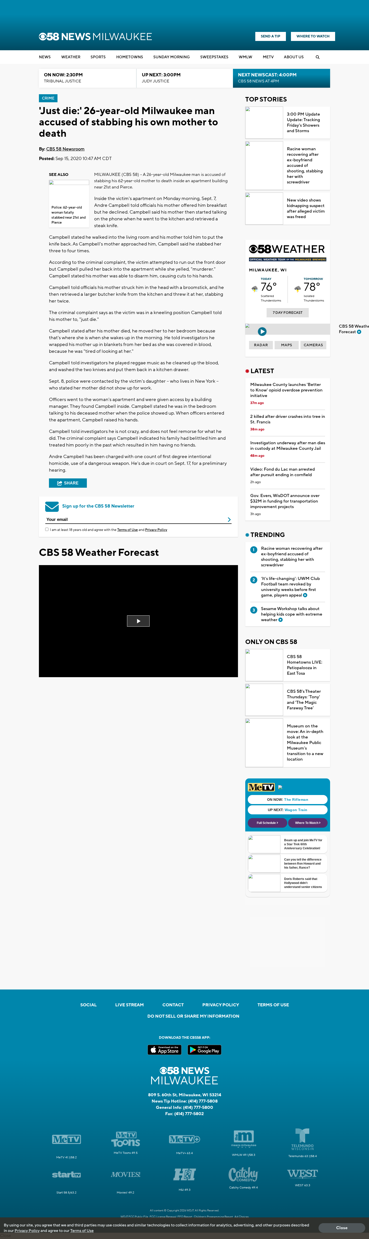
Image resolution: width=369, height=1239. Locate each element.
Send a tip (270, 36)
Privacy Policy (156, 530)
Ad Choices (241, 1217)
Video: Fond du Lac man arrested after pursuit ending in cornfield (282, 472)
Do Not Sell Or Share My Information (193, 1016)
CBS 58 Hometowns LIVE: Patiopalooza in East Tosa (304, 665)
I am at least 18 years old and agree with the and (108, 530)
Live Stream (129, 1005)
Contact (173, 1005)
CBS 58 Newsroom (65, 149)
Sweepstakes (214, 57)
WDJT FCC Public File (134, 1217)
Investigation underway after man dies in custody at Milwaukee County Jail (287, 445)
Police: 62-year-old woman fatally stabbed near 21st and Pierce (68, 215)
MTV (268, 57)
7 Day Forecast (287, 313)
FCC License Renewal (163, 1217)
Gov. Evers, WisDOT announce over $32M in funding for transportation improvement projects (285, 501)
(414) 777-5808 (203, 1101)
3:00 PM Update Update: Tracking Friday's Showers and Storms (303, 123)
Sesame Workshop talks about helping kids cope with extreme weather (291, 614)
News (45, 57)
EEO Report (184, 1217)
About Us (294, 57)
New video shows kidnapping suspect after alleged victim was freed (306, 208)
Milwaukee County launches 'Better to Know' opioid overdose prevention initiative (286, 390)
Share (71, 483)
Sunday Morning (171, 57)
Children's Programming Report (213, 1217)
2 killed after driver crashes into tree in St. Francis (287, 419)
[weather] (255, 289)
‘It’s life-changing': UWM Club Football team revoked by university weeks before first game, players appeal (290, 587)
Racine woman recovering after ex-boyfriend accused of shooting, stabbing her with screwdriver (305, 165)
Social (88, 1005)
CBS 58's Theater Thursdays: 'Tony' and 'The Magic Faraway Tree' (304, 700)
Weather (70, 57)
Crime (48, 98)
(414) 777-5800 (198, 1107)
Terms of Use (127, 530)
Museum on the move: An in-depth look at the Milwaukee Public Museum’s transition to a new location (305, 742)
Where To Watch (313, 36)
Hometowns (129, 57)
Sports (98, 57)
